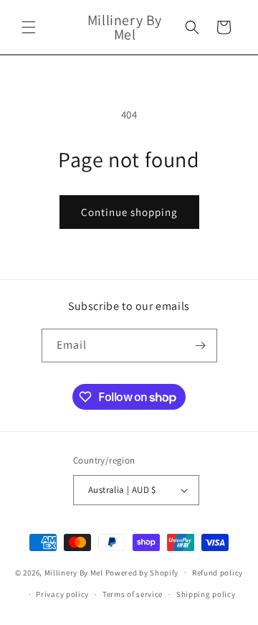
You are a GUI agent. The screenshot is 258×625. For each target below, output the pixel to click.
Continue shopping (129, 212)
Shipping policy (206, 594)
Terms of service (132, 594)
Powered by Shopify (142, 572)
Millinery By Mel (73, 572)
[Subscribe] (200, 345)
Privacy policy (62, 594)
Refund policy (217, 573)
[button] (28, 27)
